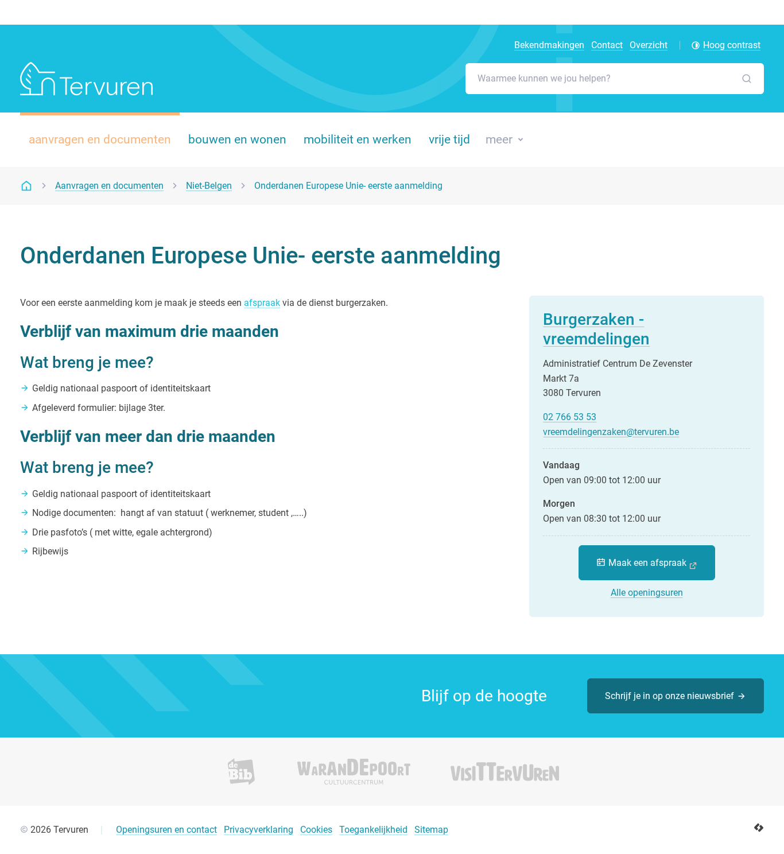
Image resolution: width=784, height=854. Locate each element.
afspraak (262, 302)
